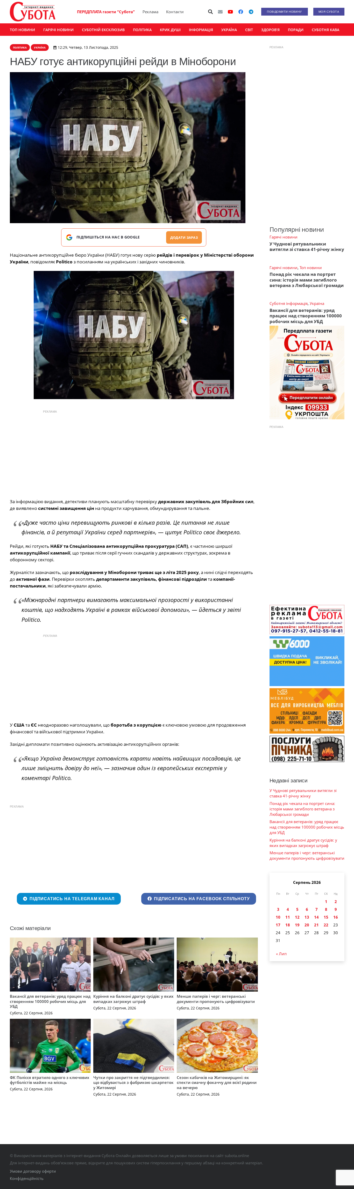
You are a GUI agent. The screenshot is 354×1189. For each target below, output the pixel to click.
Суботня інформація (289, 303)
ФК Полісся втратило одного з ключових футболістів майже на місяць (49, 1080)
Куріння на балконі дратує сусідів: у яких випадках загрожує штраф (133, 999)
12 (297, 917)
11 (287, 917)
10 (278, 917)
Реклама (150, 11)
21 (316, 924)
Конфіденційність (27, 1178)
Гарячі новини (284, 237)
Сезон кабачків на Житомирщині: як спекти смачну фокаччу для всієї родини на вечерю (217, 1082)
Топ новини (311, 267)
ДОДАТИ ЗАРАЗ (184, 237)
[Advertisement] (133, 452)
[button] (210, 11)
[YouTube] (230, 11)
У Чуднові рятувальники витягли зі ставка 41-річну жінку (307, 246)
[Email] (220, 11)
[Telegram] (251, 11)
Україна (317, 303)
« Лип (281, 953)
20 (307, 924)
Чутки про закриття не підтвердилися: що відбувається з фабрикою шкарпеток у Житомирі (133, 1082)
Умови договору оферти (33, 1171)
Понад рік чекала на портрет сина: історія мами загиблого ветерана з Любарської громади (307, 279)
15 (326, 917)
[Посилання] (32, 12)
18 (287, 924)
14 (316, 917)
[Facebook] (240, 11)
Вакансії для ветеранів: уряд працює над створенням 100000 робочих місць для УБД (50, 1001)
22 (326, 924)
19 (297, 924)
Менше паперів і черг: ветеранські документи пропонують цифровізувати (216, 999)
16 (335, 917)
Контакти (175, 11)
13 (307, 917)
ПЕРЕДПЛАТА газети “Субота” (106, 11)
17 (278, 924)
